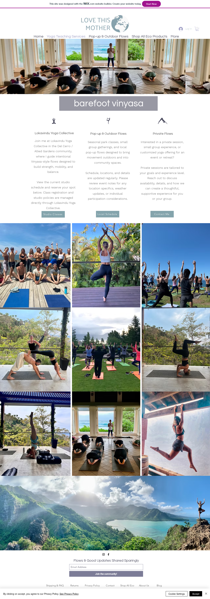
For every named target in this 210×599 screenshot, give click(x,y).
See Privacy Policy (69, 593)
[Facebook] (108, 554)
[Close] (206, 593)
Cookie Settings (176, 593)
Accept (195, 593)
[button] (197, 29)
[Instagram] (103, 554)
